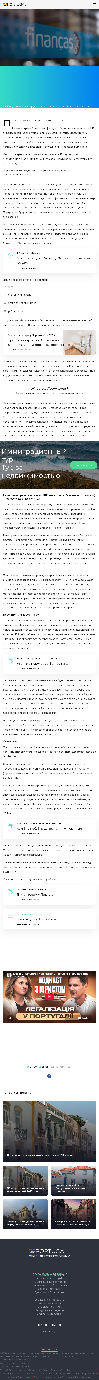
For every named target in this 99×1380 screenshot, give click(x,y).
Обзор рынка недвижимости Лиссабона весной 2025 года (73, 1214)
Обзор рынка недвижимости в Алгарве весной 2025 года (25, 1181)
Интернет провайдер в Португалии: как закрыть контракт (73, 1181)
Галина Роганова (60, 1066)
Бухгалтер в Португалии (49, 1292)
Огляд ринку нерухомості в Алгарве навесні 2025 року (49, 1131)
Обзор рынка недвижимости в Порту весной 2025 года (25, 1214)
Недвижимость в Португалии (49, 1285)
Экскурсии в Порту (49, 1303)
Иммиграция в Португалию (49, 1281)
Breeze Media (21, 1360)
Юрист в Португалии (49, 1288)
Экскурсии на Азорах (49, 1313)
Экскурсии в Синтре (49, 1307)
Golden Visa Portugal (49, 1278)
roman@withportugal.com (19, 1366)
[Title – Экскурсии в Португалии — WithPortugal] (49, 1251)
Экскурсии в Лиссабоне (49, 1300)
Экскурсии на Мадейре (49, 1310)
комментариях (73, 393)
